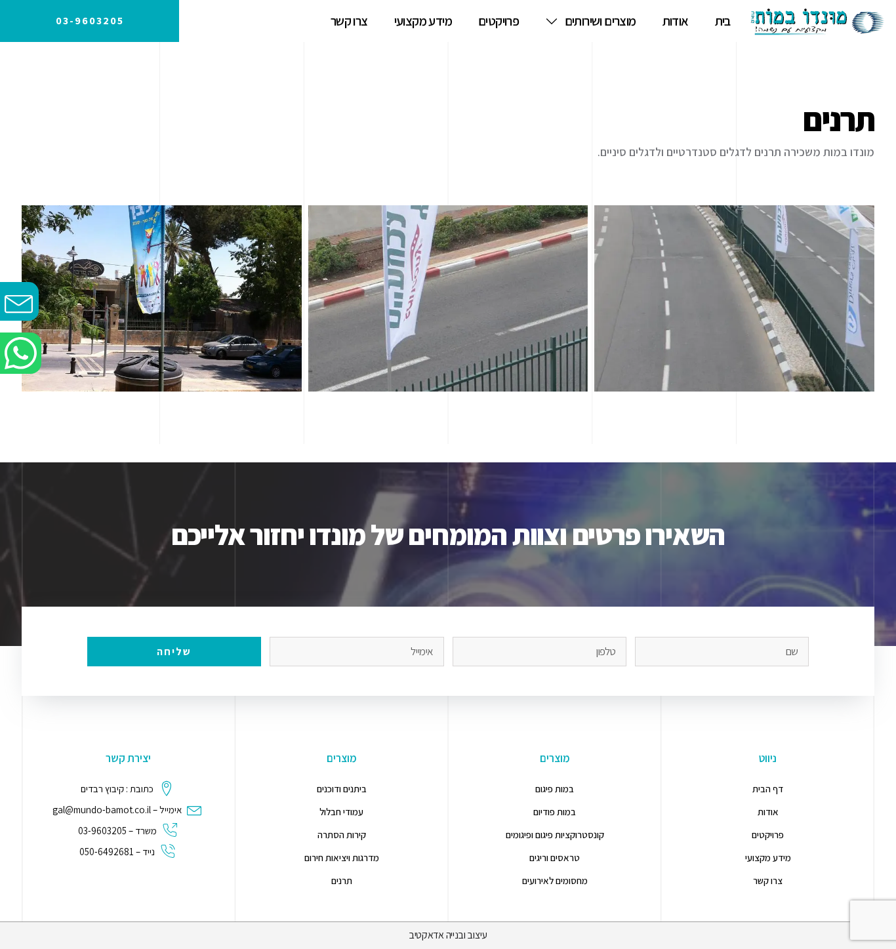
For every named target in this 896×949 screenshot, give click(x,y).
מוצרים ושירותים (600, 21)
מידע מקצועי (423, 21)
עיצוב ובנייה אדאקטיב (448, 935)
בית (723, 21)
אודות (675, 21)
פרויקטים (498, 21)
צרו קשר (349, 21)
